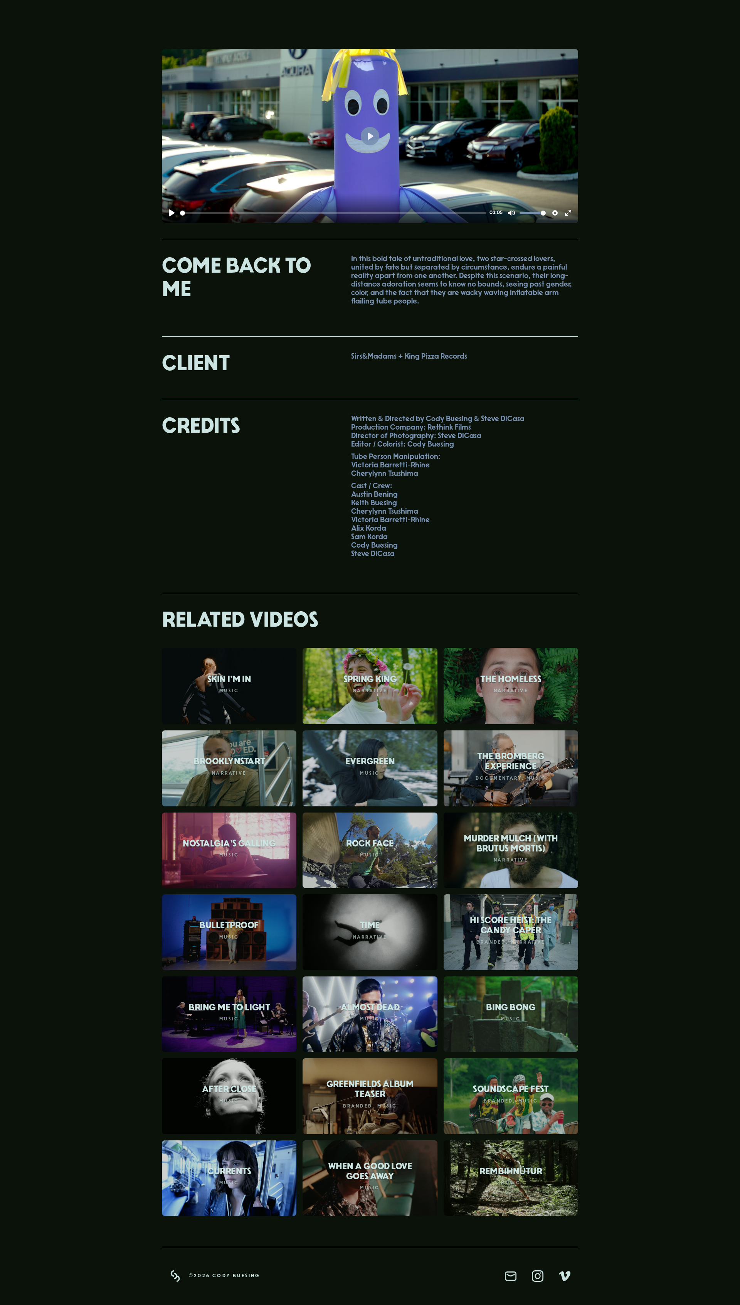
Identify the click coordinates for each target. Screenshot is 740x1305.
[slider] (333, 213)
